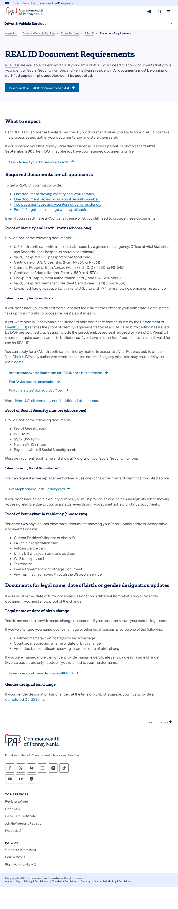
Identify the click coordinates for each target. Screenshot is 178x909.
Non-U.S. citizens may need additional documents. (57, 400)
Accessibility (12, 881)
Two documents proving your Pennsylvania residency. (57, 204)
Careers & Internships (20, 850)
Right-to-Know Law (19, 864)
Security (86, 881)
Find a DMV (13, 809)
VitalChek (13, 356)
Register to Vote (16, 801)
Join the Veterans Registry (23, 823)
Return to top (158, 722)
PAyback (11, 830)
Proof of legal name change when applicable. (51, 209)
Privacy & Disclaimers (36, 881)
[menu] (168, 12)
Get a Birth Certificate (20, 816)
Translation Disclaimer (64, 881)
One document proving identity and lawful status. (54, 194)
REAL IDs (12, 65)
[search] (159, 12)
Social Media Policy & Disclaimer (112, 881)
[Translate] (149, 11)
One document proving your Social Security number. (57, 199)
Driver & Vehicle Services (25, 23)
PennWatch (13, 857)
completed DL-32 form (24, 699)
